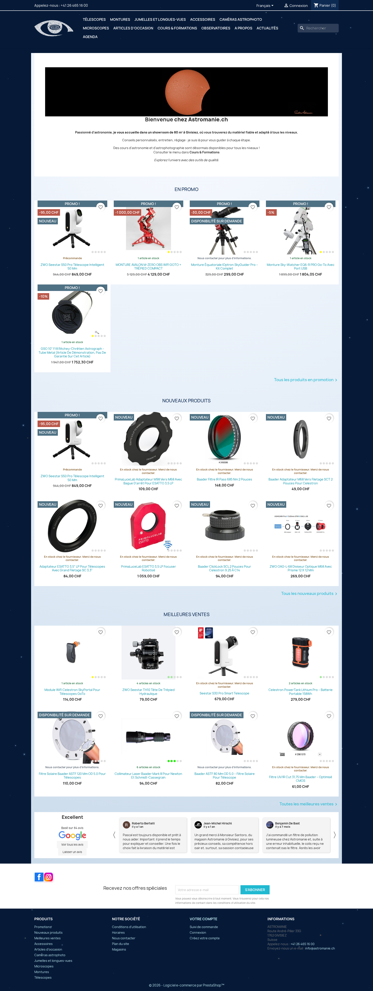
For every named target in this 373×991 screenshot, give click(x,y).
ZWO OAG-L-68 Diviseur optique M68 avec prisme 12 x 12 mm (301, 568)
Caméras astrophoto (241, 19)
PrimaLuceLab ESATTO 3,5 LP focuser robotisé (148, 568)
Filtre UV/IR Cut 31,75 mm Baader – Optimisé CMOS (300, 779)
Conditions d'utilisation (129, 927)
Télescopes (94, 19)
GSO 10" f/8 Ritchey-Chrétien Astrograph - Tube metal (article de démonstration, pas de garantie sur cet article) (72, 352)
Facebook (39, 877)
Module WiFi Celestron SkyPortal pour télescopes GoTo (72, 691)
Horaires (118, 932)
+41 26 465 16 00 (74, 5)
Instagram (48, 877)
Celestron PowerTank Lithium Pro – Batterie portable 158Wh (301, 691)
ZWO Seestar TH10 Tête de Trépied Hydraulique (148, 691)
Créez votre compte (205, 938)
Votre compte (203, 919)
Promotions (43, 927)
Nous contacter (123, 938)
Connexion (198, 932)
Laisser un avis (72, 852)
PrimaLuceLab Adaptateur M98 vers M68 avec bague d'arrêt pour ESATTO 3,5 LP (148, 481)
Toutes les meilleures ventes (309, 804)
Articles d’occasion (133, 28)
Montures (120, 19)
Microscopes (96, 28)
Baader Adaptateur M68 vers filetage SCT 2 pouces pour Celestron (301, 481)
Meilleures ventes (47, 938)
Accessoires (202, 19)
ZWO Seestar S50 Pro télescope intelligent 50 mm (72, 266)
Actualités (267, 28)
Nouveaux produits (48, 932)
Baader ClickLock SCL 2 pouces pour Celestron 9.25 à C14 (224, 568)
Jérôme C (210, 823)
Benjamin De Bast (144, 823)
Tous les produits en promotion (306, 380)
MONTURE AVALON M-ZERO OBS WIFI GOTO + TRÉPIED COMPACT (148, 266)
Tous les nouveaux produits (310, 593)
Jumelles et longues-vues (160, 19)
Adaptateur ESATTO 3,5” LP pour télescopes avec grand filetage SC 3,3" (72, 568)
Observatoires (215, 28)
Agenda (90, 36)
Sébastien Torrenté (289, 823)
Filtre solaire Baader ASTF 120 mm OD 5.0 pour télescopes (72, 775)
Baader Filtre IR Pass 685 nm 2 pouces (224, 479)
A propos (243, 28)
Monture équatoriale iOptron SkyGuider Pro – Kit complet (224, 266)
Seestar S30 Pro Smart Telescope (224, 693)
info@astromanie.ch (320, 948)
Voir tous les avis (72, 844)
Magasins (119, 949)
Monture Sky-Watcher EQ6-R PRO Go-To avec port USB (300, 266)
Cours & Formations (177, 28)
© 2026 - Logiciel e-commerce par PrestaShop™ (186, 985)
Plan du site (120, 944)
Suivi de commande (204, 927)
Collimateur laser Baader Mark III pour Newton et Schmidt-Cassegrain (148, 775)
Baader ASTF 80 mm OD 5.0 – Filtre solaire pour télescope (224, 775)
